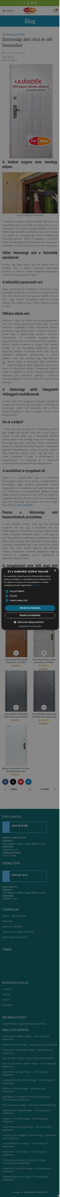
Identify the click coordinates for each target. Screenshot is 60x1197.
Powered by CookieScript (30, 626)
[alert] (30, 598)
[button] (30, 622)
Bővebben (37, 585)
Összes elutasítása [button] (30, 615)
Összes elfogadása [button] (30, 608)
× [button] (55, 570)
